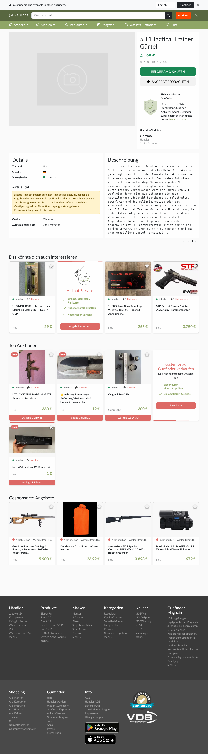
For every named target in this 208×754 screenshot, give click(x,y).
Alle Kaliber (15, 713)
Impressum (91, 713)
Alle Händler (16, 709)
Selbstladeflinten (114, 621)
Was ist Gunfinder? (142, 25)
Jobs (49, 721)
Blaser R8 (46, 613)
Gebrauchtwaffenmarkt (22, 728)
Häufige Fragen (94, 717)
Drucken (191, 241)
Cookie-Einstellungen (97, 709)
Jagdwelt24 (16, 613)
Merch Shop (54, 732)
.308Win (141, 613)
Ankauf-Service (56, 713)
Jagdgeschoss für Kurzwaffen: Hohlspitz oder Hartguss (183, 649)
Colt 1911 (47, 629)
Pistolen (108, 629)
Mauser (76, 613)
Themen (13, 717)
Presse (51, 728)
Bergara (77, 633)
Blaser (76, 621)
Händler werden (56, 701)
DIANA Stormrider (51, 633)
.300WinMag (143, 621)
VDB (11, 629)
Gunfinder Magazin (58, 717)
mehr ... (13, 636)
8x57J (139, 629)
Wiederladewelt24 (20, 633)
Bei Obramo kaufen (168, 71)
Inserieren (183, 15)
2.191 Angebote (149, 143)
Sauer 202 (47, 617)
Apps (50, 724)
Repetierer (110, 613)
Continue (185, 4)
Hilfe (174, 25)
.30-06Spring (143, 617)
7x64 (139, 625)
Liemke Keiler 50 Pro (53, 625)
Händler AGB (92, 701)
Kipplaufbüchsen (113, 617)
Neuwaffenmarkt (19, 724)
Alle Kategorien (18, 701)
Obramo (146, 136)
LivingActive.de (18, 621)
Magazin (108, 25)
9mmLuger (142, 633)
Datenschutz (92, 705)
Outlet (12, 721)
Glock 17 (46, 621)
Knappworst (16, 617)
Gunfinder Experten (58, 709)
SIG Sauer (78, 617)
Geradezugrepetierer (116, 633)
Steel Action (79, 629)
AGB (87, 697)
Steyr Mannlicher (82, 625)
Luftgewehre (111, 625)
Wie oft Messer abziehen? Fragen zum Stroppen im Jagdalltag (182, 637)
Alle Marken (16, 697)
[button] (195, 15)
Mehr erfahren (177, 119)
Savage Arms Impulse (53, 636)
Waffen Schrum (18, 625)
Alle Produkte (17, 705)
